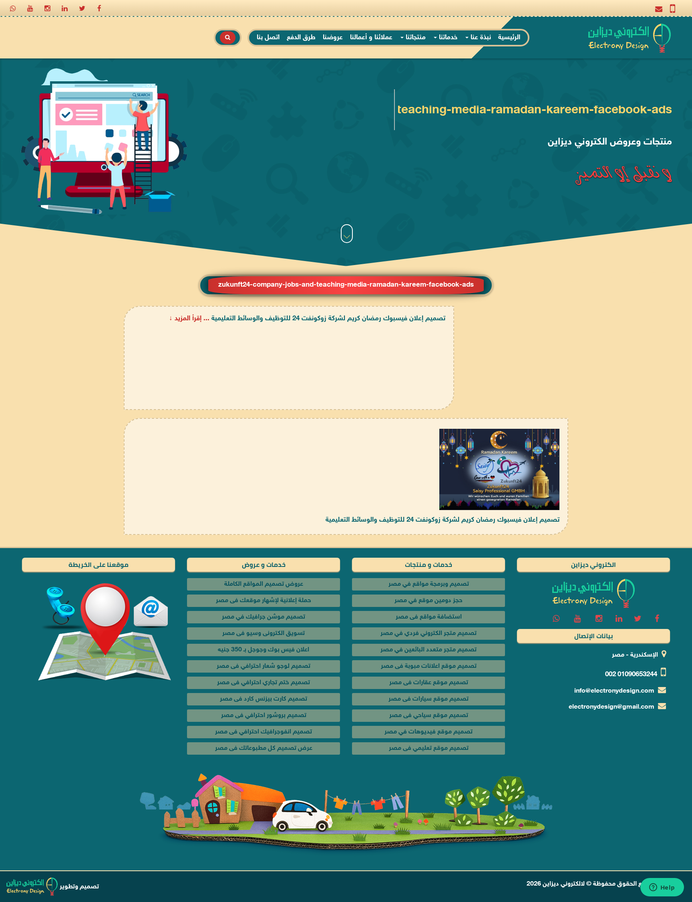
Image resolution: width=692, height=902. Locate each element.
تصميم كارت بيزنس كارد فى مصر (263, 699)
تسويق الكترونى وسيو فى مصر (263, 633)
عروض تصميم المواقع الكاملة (263, 584)
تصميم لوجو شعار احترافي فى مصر (263, 666)
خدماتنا (447, 38)
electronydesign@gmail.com (611, 707)
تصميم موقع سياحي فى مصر (428, 715)
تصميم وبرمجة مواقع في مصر (428, 584)
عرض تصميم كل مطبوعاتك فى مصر (263, 748)
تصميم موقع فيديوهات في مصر (428, 732)
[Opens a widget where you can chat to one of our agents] (662, 888)
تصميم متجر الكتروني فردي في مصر (428, 633)
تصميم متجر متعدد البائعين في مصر (428, 650)
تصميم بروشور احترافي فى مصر (263, 715)
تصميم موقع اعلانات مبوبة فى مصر (429, 666)
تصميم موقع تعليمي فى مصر (429, 748)
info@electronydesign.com (614, 691)
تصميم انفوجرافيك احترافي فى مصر (263, 732)
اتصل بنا (268, 38)
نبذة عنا (480, 38)
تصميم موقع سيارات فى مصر (428, 699)
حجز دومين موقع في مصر (428, 601)
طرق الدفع (301, 38)
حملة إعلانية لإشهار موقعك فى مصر (263, 601)
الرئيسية (509, 38)
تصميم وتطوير (78, 887)
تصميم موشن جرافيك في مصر (263, 617)
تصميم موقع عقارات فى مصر (428, 683)
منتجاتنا (415, 38)
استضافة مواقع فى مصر (429, 617)
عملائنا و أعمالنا (371, 38)
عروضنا (333, 38)
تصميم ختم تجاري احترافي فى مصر (263, 683)
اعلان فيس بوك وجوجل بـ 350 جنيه (263, 650)
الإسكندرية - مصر (635, 655)
